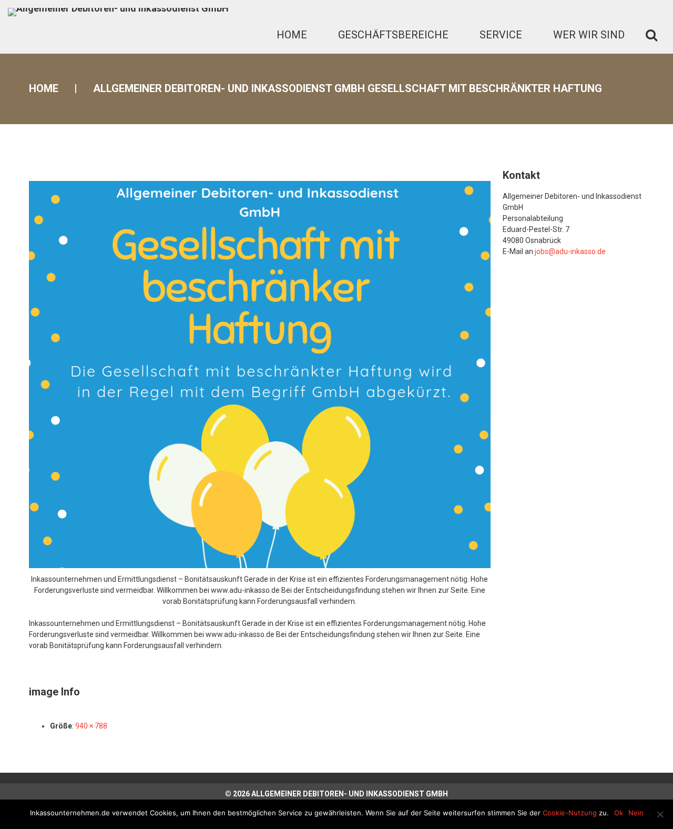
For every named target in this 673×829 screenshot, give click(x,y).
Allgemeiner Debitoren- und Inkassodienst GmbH (349, 794)
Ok (618, 812)
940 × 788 (91, 726)
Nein (636, 812)
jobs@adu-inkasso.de (570, 251)
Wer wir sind (589, 34)
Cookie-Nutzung (570, 812)
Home (292, 34)
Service (501, 34)
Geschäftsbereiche (393, 34)
